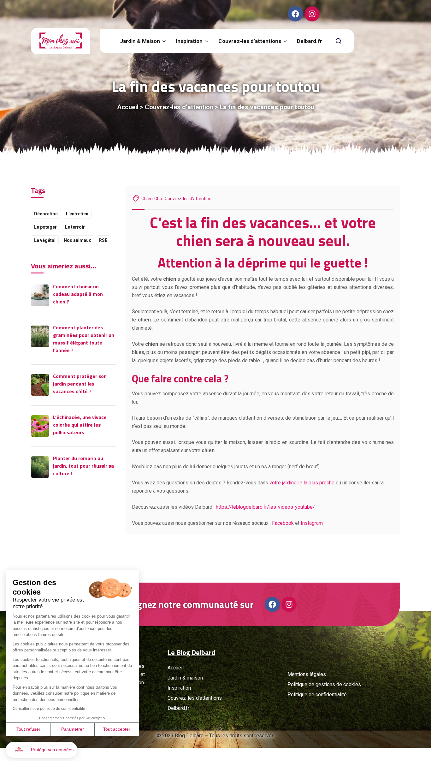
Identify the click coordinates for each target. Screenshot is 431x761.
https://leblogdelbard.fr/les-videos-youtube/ (265, 507)
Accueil (128, 107)
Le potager (45, 227)
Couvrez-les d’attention (179, 107)
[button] (41, 750)
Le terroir (75, 227)
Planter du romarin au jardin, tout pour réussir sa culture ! (83, 465)
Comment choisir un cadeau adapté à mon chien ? (78, 294)
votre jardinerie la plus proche (301, 483)
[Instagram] (312, 13)
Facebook (283, 523)
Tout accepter (116, 729)
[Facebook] (295, 13)
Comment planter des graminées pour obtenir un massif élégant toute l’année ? (83, 339)
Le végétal (45, 240)
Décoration (46, 213)
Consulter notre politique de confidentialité (49, 708)
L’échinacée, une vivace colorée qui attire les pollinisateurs (80, 424)
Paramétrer (72, 729)
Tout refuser (28, 729)
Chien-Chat (152, 198)
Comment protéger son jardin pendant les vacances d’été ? (80, 383)
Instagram (312, 523)
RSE (103, 240)
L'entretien (77, 213)
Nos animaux (77, 240)
